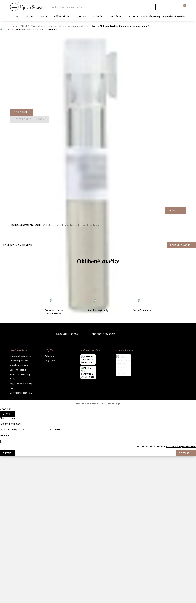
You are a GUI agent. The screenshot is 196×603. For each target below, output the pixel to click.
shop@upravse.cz (103, 334)
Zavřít (7, 413)
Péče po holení (38, 26)
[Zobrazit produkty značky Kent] (98, 400)
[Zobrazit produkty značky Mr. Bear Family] (98, 462)
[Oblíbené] (167, 7)
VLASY (43, 16)
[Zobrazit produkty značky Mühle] (98, 486)
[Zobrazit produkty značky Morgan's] (98, 450)
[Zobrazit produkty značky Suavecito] (98, 572)
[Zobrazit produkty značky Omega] (98, 499)
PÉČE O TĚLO (61, 16)
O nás (12, 379)
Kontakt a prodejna (19, 365)
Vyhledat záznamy (152, 7)
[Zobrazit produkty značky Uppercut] (98, 597)
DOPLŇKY (98, 16)
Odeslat (184, 453)
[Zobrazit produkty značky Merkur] (98, 425)
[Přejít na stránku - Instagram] (183, 333)
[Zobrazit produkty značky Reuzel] (98, 535)
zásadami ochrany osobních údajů (181, 446)
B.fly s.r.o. (26, 6)
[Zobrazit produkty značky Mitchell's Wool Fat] (98, 437)
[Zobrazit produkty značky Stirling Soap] (98, 560)
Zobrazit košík (180, 245)
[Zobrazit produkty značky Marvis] (98, 413)
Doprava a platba (18, 369)
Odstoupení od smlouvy (21, 392)
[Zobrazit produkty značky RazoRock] (98, 523)
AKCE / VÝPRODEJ (150, 16)
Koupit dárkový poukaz (20, 356)
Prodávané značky (174, 16)
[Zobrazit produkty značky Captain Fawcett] (98, 290)
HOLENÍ (15, 16)
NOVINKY (133, 16)
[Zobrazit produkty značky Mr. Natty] (98, 474)
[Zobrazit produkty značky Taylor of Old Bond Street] (98, 584)
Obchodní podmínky (19, 360)
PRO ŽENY (116, 16)
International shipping (20, 374)
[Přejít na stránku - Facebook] (178, 333)
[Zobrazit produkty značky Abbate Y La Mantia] (98, 278)
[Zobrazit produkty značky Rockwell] (98, 548)
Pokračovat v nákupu (17, 245)
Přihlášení (49, 356)
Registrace (50, 360)
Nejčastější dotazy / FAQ (21, 383)
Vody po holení (56, 26)
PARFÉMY (81, 16)
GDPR (12, 388)
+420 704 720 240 (67, 334)
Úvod (12, 26)
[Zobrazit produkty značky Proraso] (98, 511)
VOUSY (30, 16)
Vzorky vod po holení (78, 26)
